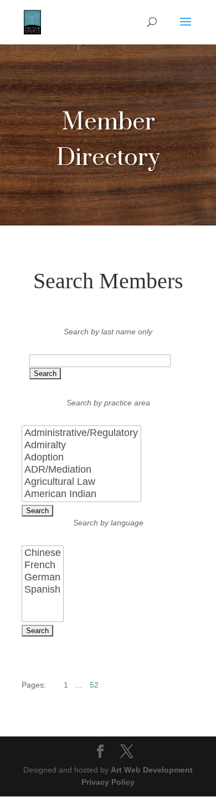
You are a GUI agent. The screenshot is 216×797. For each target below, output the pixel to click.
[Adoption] (81, 458)
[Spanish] (42, 590)
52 (94, 684)
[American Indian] (81, 494)
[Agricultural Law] (81, 482)
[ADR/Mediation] (81, 470)
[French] (42, 565)
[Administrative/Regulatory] (81, 433)
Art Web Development (152, 769)
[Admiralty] (81, 445)
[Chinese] (42, 553)
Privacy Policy (108, 782)
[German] (42, 578)
